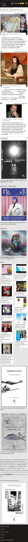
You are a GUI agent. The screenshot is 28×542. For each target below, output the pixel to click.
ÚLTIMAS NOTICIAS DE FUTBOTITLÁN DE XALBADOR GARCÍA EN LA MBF (21, 344)
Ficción (12, 466)
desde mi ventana (3, 464)
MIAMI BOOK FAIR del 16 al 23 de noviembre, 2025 (6, 317)
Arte (13, 459)
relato (13, 474)
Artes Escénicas (18, 459)
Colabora (2, 529)
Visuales (22, 474)
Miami (18, 470)
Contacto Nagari (4, 532)
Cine (12, 461)
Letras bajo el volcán (20, 468)
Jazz (25, 466)
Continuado (14, 99)
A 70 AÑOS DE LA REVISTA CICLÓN (20, 293)
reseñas (19, 474)
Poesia (8, 474)
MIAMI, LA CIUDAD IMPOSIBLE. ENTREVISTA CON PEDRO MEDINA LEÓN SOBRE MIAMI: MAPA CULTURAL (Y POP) (6, 279)
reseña (16, 474)
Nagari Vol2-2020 (7, 472)
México (15, 470)
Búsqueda (4, 138)
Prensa (2, 537)
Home (1, 7)
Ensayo (4, 466)
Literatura (7, 470)
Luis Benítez (11, 470)
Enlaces (1, 466)
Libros (2, 470)
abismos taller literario (8, 459)
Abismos (1, 459)
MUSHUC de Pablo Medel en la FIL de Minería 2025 (20, 309)
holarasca (21, 466)
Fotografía (16, 466)
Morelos (21, 470)
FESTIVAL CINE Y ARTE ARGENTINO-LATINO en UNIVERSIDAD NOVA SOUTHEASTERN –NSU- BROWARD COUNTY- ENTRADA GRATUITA (6, 358)
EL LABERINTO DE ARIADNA (20, 464)
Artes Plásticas (25, 459)
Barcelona (9, 461)
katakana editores (3, 468)
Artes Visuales (3, 461)
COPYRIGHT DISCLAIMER (6, 540)
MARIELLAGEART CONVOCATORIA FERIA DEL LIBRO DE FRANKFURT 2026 (6, 300)
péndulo (2, 474)
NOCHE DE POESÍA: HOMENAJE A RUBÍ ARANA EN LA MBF (20, 326)
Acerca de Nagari (4, 526)
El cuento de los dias (11, 464)
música (24, 470)
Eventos (2, 534)
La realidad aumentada (11, 468)
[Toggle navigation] (26, 3)
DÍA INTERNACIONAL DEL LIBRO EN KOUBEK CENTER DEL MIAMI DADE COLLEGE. (21, 276)
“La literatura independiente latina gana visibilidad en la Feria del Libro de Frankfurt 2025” (5, 337)
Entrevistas (8, 466)
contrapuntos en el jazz (9, 462)
